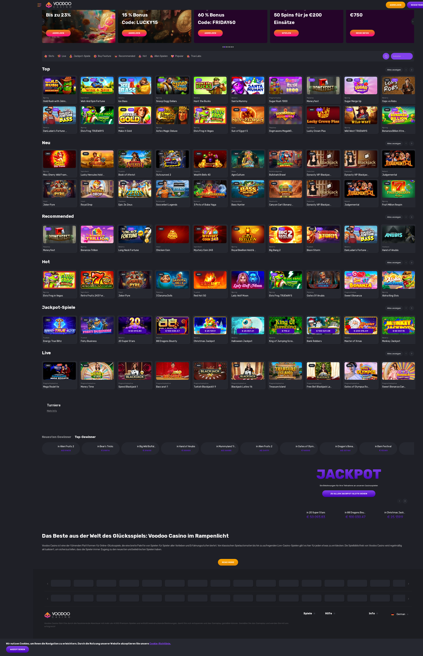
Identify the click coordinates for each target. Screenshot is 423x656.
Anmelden (395, 5)
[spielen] (59, 84)
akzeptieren (17, 649)
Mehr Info (52, 411)
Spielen (286, 33)
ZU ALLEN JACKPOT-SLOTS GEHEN (348, 493)
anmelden (58, 33)
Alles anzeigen (394, 70)
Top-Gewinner (85, 437)
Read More (228, 562)
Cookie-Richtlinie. (160, 643)
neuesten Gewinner (56, 437)
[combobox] (402, 56)
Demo (59, 91)
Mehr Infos (362, 33)
